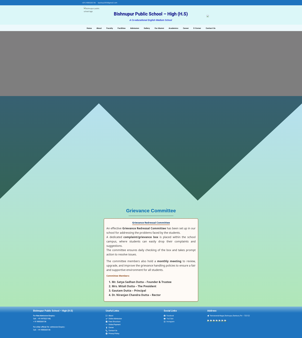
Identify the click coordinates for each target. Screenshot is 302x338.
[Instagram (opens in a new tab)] (215, 3)
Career (186, 28)
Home (89, 28)
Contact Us (210, 28)
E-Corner (197, 28)
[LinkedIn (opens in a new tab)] (218, 3)
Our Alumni (159, 28)
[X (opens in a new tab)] (210, 3)
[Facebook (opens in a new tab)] (213, 3)
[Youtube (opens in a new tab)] (221, 3)
